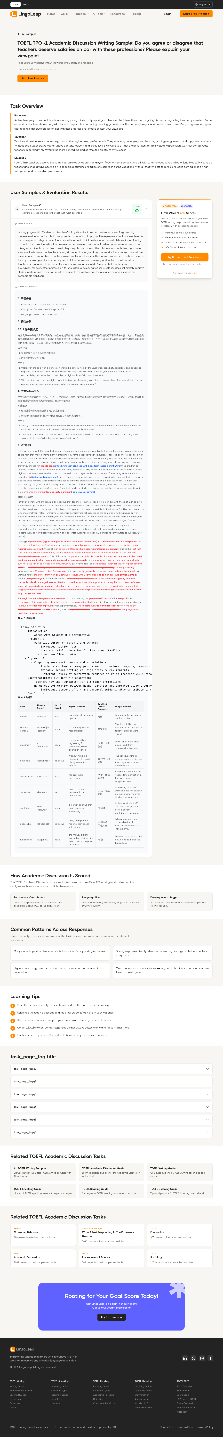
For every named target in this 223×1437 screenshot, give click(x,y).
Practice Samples (186, 1407)
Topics (13, 1407)
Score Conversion (186, 1403)
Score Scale (183, 1395)
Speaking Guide (59, 1386)
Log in (194, 273)
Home (51, 13)
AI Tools (98, 13)
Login (167, 13)
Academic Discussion (21, 1390)
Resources (117, 13)
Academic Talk (143, 1403)
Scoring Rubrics (18, 1395)
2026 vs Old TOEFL (186, 1399)
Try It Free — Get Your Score (185, 257)
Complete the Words (104, 1403)
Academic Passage (103, 1395)
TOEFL (15, 4)
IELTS (26, 4)
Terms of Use (185, 1427)
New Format (183, 1390)
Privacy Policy (205, 1427)
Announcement (143, 1399)
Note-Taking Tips (143, 1407)
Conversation (142, 1395)
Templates (15, 1399)
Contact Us (167, 1427)
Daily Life (98, 1399)
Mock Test (182, 1411)
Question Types (59, 1390)
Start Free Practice (196, 13)
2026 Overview (184, 1386)
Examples (15, 1403)
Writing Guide (17, 1386)
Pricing (136, 13)
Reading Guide (101, 1386)
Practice (80, 13)
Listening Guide (143, 1386)
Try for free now (111, 1317)
